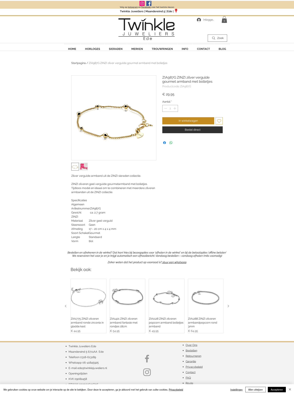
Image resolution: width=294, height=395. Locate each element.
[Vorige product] (66, 306)
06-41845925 (90, 362)
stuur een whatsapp (174, 262)
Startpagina (78, 63)
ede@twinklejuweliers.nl (92, 368)
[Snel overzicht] (88, 296)
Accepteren (277, 389)
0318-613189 (88, 357)
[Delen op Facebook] (164, 143)
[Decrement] (165, 108)
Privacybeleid (176, 389)
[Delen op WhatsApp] (171, 143)
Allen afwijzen (255, 389)
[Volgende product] (228, 306)
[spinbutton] (170, 108)
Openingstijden (78, 373)
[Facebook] (148, 3)
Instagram (133, 7)
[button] (137, 47)
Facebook (146, 7)
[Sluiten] (290, 389)
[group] (147, 306)
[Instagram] (142, 3)
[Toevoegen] (219, 120)
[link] (224, 19)
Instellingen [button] (236, 389)
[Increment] (175, 108)
